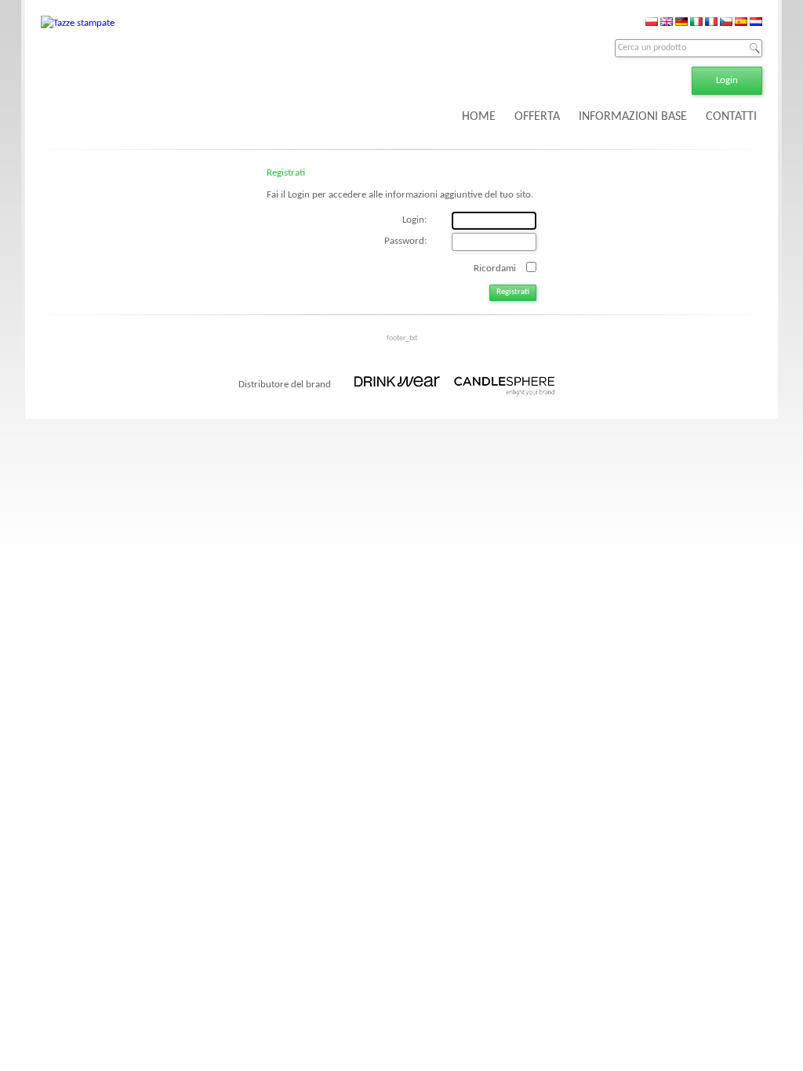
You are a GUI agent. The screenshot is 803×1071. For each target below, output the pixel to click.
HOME (479, 117)
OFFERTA (537, 117)
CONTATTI (731, 117)
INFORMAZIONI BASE (633, 117)
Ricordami (495, 268)
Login (727, 80)
